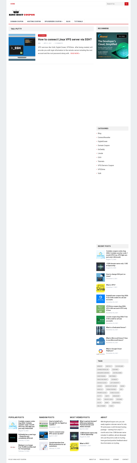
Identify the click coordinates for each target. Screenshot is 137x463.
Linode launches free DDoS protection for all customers (57, 444)
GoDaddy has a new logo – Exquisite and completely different (27, 436)
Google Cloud (101, 383)
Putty (99, 396)
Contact (125, 459)
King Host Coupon (19, 459)
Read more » (75, 53)
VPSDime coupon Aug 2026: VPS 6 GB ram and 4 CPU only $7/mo (116, 308)
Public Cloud (114, 392)
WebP (106, 402)
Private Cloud (101, 392)
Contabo (115, 369)
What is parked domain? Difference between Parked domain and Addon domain (88, 423)
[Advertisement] (89, 12)
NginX (122, 386)
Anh (39, 43)
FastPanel (112, 376)
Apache (99, 366)
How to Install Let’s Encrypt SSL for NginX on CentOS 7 (58, 423)
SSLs (98, 399)
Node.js (99, 389)
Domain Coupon (16, 21)
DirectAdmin (101, 376)
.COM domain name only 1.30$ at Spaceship (88, 433)
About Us (92, 459)
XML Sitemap (101, 406)
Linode (100, 153)
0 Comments (59, 43)
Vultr (99, 173)
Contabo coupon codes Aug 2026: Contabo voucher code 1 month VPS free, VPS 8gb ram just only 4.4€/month (26, 424)
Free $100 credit (102, 379)
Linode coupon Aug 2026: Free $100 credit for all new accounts (117, 319)
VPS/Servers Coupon (53, 21)
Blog (68, 21)
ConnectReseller (104, 137)
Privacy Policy (105, 459)
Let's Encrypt (114, 383)
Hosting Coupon (34, 21)
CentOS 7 (109, 366)
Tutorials (78, 21)
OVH (99, 157)
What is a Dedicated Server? (116, 327)
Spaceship (116, 396)
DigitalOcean (102, 141)
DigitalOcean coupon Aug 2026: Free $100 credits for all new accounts (117, 298)
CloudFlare (119, 366)
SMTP (107, 396)
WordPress (116, 402)
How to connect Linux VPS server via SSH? (65, 39)
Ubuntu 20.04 (108, 399)
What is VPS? (110, 285)
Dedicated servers (103, 373)
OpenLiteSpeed (111, 389)
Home (12, 4)
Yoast (111, 406)
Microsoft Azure (111, 386)
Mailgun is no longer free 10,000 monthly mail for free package (27, 447)
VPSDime (101, 169)
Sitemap (116, 459)
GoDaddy (101, 149)
